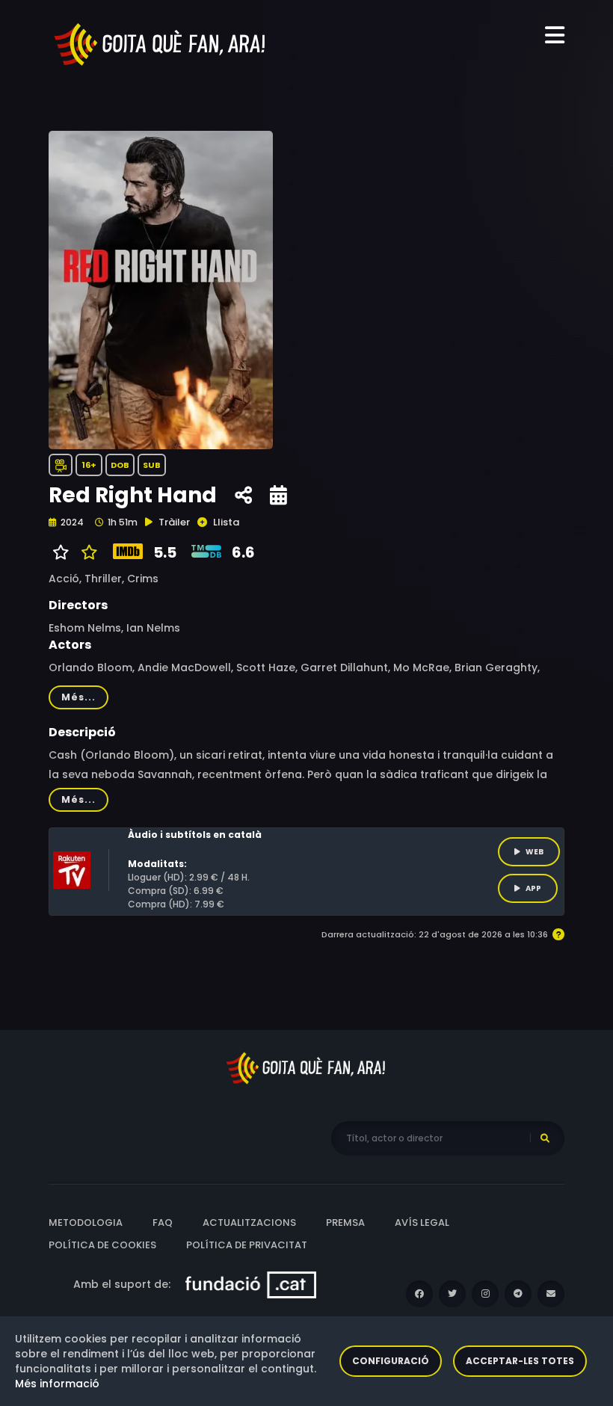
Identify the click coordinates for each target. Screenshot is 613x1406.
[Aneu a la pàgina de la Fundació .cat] (250, 1284)
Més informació (57, 1383)
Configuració (390, 1360)
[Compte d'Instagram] (485, 1293)
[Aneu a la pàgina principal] (161, 43)
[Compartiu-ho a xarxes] (243, 495)
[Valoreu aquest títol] (85, 552)
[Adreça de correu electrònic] (550, 1293)
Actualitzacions (249, 1222)
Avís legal (422, 1222)
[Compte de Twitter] (452, 1293)
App (533, 888)
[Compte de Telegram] (518, 1293)
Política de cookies (102, 1245)
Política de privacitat (246, 1245)
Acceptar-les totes (520, 1360)
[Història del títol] (278, 495)
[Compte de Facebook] (419, 1293)
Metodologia (86, 1222)
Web (534, 851)
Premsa (345, 1222)
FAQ (163, 1222)
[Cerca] (544, 1138)
